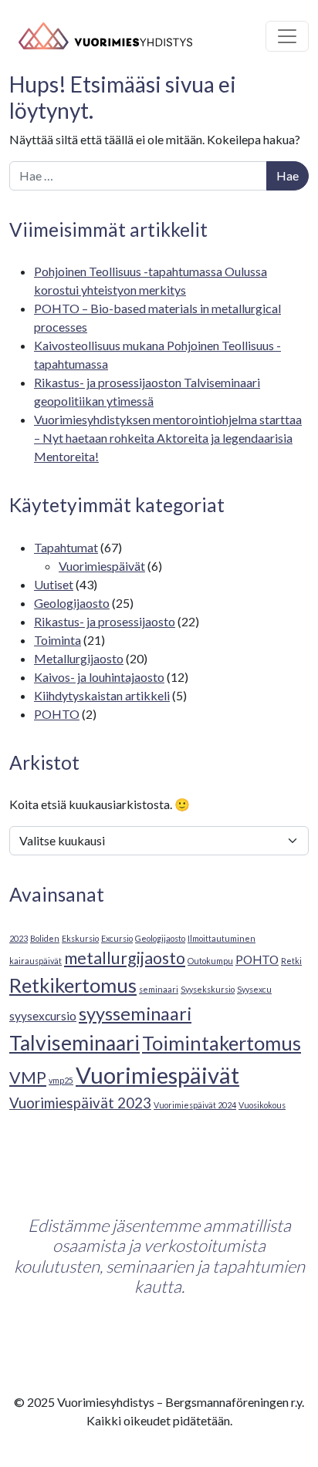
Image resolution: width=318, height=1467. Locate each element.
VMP (27, 1077)
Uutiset (53, 584)
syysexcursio (42, 1016)
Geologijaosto (72, 602)
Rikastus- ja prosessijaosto (104, 621)
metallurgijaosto (124, 958)
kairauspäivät (35, 961)
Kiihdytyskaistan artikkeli (102, 695)
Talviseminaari (74, 1042)
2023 (18, 938)
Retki (291, 961)
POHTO (57, 714)
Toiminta (57, 639)
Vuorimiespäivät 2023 (80, 1102)
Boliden (44, 938)
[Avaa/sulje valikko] (287, 36)
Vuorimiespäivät (102, 565)
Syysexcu (254, 989)
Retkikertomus (73, 985)
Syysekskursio (208, 989)
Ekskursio (80, 938)
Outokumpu (210, 961)
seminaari (158, 989)
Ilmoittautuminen (221, 938)
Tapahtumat (66, 547)
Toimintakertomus (221, 1042)
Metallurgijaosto (78, 658)
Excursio (117, 938)
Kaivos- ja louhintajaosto (99, 676)
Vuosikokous (262, 1105)
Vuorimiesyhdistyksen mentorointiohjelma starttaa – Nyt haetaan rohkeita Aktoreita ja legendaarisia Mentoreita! (168, 438)
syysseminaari (135, 1013)
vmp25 (61, 1080)
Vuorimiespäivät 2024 (195, 1105)
